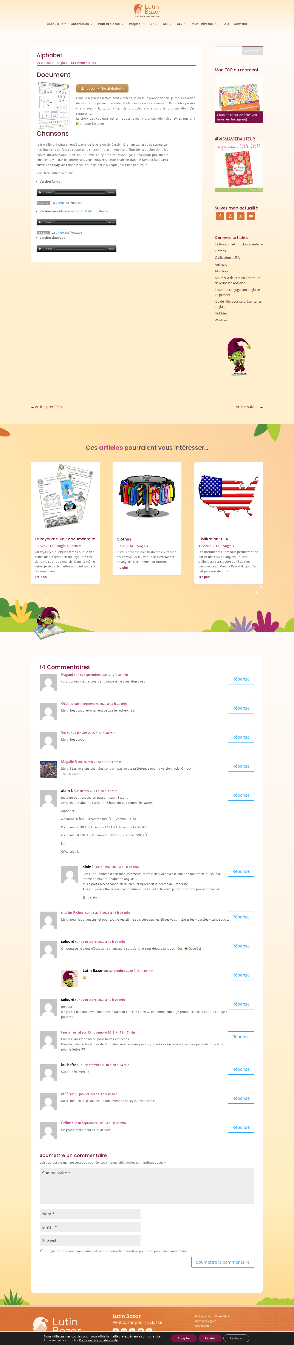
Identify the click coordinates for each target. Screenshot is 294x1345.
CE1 (165, 24)
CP (151, 24)
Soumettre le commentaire (223, 1262)
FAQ (226, 24)
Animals (221, 264)
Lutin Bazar (93, 970)
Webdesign (202, 1326)
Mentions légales (205, 1321)
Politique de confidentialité (212, 1316)
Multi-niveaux (203, 24)
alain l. (67, 790)
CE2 (180, 24)
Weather (221, 320)
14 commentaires (83, 63)
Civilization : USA (227, 257)
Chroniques (80, 24)
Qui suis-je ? (56, 24)
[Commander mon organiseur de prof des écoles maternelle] (239, 167)
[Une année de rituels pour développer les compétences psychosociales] (239, 98)
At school (222, 271)
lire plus (41, 577)
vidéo (60, 203)
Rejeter (210, 1338)
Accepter (184, 1338)
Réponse (241, 679)
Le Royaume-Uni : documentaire (239, 244)
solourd (67, 941)
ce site (85, 103)
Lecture (76, 546)
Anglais (62, 63)
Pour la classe (109, 24)
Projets (134, 24)
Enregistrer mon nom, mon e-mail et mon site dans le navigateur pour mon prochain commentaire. (116, 1251)
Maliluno (91, 211)
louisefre (68, 1064)
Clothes (220, 251)
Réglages (236, 1338)
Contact (240, 24)
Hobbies (221, 313)
